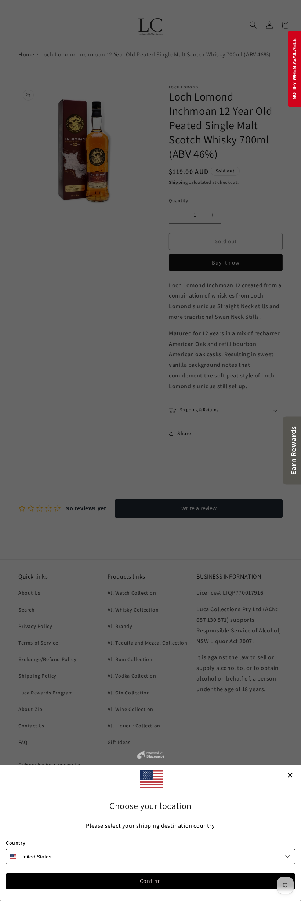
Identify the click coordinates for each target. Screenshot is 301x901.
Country (15, 842)
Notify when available (294, 68)
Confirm (150, 881)
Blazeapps (155, 756)
